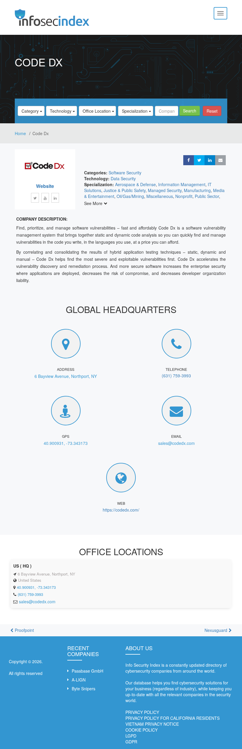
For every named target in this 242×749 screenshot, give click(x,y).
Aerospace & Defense (135, 184)
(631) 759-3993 (176, 375)
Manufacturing (197, 190)
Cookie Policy (141, 730)
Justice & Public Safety (124, 190)
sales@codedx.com (176, 443)
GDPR (131, 742)
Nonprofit (183, 196)
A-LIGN (79, 680)
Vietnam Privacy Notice (152, 724)
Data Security (123, 178)
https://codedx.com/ (121, 510)
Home (21, 133)
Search (189, 111)
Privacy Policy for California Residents (172, 718)
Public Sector (207, 196)
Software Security (125, 173)
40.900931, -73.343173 (66, 443)
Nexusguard (216, 630)
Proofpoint (24, 630)
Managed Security (165, 190)
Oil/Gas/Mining (130, 196)
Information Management (181, 184)
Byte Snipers (83, 688)
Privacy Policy (142, 712)
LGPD (130, 736)
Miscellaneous (159, 196)
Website (45, 186)
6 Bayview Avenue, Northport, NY (66, 376)
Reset (212, 111)
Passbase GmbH (87, 671)
